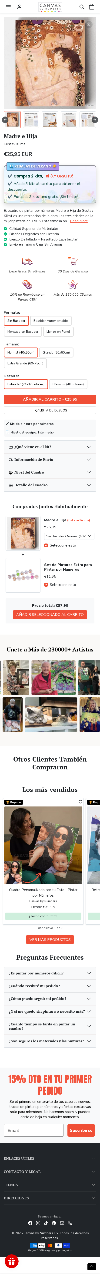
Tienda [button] (11, 1184)
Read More (79, 221)
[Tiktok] (46, 1222)
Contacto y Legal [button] (22, 1171)
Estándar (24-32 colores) (25, 384)
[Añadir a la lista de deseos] (80, 802)
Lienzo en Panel (58, 331)
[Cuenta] (19, 6)
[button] (8, 6)
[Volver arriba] (91, 1266)
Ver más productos (50, 939)
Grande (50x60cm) (56, 352)
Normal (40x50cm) (20, 352)
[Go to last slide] (5, 120)
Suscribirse (81, 1130)
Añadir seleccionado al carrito (50, 614)
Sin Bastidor (16, 321)
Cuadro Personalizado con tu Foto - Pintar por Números (43, 892)
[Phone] (70, 1222)
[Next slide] (95, 120)
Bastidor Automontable (50, 321)
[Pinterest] (54, 1222)
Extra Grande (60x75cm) (25, 363)
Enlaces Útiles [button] (19, 1158)
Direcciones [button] (16, 1198)
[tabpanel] (50, 870)
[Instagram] (38, 1222)
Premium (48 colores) (68, 384)
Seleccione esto (63, 545)
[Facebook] (30, 1222)
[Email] (62, 1222)
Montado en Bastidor (22, 331)
